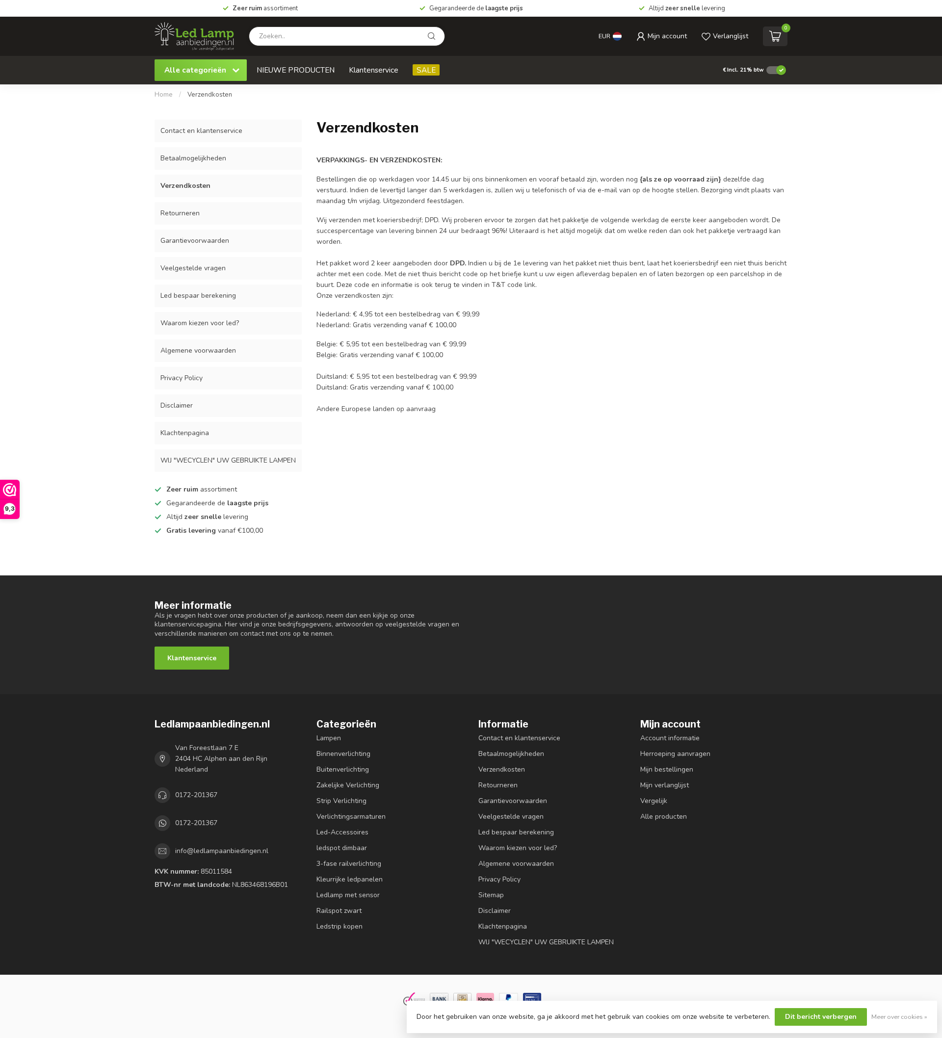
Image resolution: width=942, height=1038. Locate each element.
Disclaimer (176, 405)
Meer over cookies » (899, 1016)
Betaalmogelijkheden (193, 158)
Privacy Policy (181, 378)
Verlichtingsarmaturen (351, 816)
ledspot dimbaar (341, 848)
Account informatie (670, 738)
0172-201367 (196, 795)
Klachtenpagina (184, 433)
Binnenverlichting (343, 753)
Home (164, 94)
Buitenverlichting (342, 769)
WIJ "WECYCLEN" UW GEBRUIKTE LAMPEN (228, 460)
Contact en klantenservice (201, 130)
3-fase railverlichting (348, 863)
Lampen (328, 738)
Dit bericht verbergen (821, 1016)
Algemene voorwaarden (198, 350)
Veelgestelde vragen (193, 268)
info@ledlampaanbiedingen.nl (221, 851)
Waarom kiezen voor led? (199, 323)
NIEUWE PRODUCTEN (296, 70)
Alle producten (663, 816)
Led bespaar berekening (198, 295)
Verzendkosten (209, 94)
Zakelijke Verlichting (347, 785)
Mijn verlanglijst (664, 785)
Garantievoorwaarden (194, 240)
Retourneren (180, 213)
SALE (426, 70)
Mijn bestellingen (666, 769)
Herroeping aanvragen (675, 753)
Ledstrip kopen (339, 926)
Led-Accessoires (342, 832)
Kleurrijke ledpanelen (349, 879)
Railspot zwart (339, 910)
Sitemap (491, 895)
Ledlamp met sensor (348, 895)
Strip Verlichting (341, 800)
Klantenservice (373, 70)
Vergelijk (653, 800)
